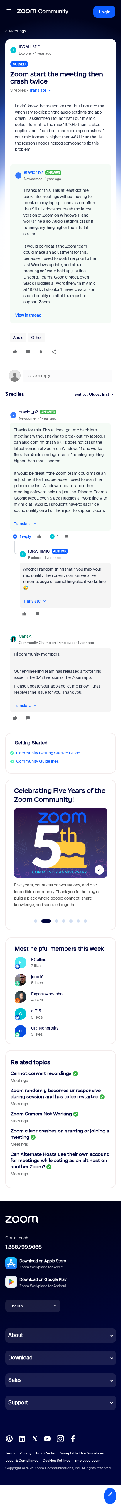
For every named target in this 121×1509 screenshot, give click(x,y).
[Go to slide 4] (63, 921)
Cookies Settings (56, 1460)
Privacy (25, 1453)
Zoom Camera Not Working (41, 1114)
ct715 (36, 1011)
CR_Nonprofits (44, 1028)
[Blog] (9, 1438)
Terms (10, 1453)
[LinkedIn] (22, 1438)
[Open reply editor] (60, 375)
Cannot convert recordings (41, 1073)
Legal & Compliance (21, 1460)
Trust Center (46, 1453)
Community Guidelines (37, 761)
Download (20, 1357)
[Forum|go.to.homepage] (43, 11)
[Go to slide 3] (53, 921)
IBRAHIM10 (29, 47)
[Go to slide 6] (78, 921)
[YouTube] (47, 1438)
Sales (14, 1380)
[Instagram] (60, 1438)
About (15, 1335)
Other (36, 337)
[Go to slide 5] (71, 921)
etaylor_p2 (33, 172)
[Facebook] (73, 1438)
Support (18, 1402)
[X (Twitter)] (34, 1438)
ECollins (38, 959)
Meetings (17, 31)
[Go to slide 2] (43, 921)
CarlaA (25, 636)
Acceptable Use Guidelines (82, 1453)
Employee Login (87, 1460)
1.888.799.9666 (23, 1247)
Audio (18, 337)
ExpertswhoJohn (47, 993)
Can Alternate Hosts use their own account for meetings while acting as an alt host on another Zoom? (60, 1160)
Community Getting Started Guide (48, 753)
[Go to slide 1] (35, 921)
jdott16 (37, 976)
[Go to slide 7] (85, 921)
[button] (8, 11)
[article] (60, 475)
